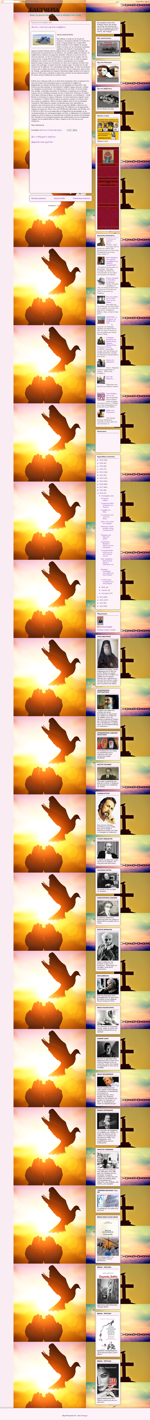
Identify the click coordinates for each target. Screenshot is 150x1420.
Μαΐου (103, 587)
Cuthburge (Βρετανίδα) (112, 176)
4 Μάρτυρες (112, 171)
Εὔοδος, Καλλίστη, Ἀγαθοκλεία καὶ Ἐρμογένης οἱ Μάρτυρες (108, 195)
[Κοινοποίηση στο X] (72, 130)
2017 (102, 487)
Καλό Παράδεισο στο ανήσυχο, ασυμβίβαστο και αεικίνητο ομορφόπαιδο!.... (112, 261)
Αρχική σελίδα (59, 198)
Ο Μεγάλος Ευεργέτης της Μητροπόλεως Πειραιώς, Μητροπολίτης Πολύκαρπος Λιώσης (106, 342)
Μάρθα (101, 189)
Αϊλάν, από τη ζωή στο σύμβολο (107, 522)
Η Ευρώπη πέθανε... (105, 499)
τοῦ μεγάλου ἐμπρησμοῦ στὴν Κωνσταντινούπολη (108, 197)
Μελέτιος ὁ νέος (102, 199)
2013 (102, 600)
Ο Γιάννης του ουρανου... (111, 240)
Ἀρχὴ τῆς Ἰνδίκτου (103, 188)
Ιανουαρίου (105, 593)
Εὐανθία (106, 189)
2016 (102, 490)
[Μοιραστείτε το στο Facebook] (74, 130)
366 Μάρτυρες (109, 174)
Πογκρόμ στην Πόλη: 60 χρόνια (106, 537)
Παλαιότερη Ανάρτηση (81, 198)
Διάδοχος (114, 173)
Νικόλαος (110, 199)
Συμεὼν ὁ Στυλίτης (114, 188)
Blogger (85, 1415)
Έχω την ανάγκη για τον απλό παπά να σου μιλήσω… (112, 299)
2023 (102, 469)
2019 (102, 481)
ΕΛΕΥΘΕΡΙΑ (44, 9)
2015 (102, 493)
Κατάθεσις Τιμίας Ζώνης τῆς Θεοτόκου (108, 168)
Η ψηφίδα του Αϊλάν (105, 511)
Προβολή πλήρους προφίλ (106, 630)
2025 (102, 463)
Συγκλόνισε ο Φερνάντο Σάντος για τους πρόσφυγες (107, 544)
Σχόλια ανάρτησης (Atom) (65, 205)
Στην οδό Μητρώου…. (110, 378)
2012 (102, 603)
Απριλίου (104, 590)
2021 (102, 475)
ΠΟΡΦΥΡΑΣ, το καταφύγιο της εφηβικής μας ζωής (111, 320)
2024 (102, 466)
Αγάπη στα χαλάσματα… (110, 361)
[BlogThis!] (70, 130)
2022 (102, 472)
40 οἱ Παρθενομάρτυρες (105, 191)
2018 (102, 484)
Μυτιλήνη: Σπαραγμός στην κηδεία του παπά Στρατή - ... (107, 573)
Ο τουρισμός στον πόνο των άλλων (107, 517)
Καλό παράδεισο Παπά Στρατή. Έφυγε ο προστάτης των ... (107, 562)
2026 (102, 460)
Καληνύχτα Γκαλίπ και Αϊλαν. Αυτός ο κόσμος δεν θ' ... (107, 529)
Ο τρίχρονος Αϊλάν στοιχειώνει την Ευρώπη (107, 505)
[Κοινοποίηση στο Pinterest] (76, 130)
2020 (102, 478)
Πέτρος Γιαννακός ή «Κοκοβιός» (112, 279)
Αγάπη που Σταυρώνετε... (111, 411)
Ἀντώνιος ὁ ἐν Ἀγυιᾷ (111, 203)
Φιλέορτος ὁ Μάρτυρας (104, 173)
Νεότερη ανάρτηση (38, 198)
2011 (101, 606)
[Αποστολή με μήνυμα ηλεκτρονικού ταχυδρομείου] (68, 130)
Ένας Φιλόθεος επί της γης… (111, 394)
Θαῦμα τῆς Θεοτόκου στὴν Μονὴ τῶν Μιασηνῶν (108, 192)
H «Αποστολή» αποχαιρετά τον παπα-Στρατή (107, 581)
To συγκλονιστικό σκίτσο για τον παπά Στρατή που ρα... (107, 553)
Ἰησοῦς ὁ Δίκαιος (114, 189)
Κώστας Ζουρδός (105, 627)
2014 (102, 597)
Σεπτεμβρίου (106, 496)
